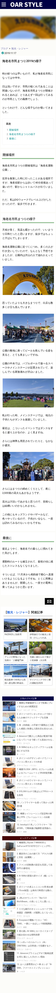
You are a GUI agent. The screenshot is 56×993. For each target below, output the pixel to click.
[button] (49, 601)
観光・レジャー (19, 48)
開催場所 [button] (14, 129)
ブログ (4, 48)
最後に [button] (12, 138)
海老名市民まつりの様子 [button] (22, 134)
